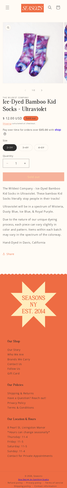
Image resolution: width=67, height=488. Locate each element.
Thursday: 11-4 (17, 437)
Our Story (13, 349)
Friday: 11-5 (15, 441)
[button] (7, 7)
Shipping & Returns (20, 393)
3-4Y (28, 148)
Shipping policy (22, 486)
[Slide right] (42, 90)
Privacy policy (34, 482)
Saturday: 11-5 (17, 446)
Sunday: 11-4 (16, 451)
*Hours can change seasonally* (28, 432)
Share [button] (10, 254)
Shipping (7, 123)
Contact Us (14, 364)
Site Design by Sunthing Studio (33, 479)
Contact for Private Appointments (29, 456)
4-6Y (43, 148)
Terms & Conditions (20, 407)
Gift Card (13, 373)
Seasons (38, 475)
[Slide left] (25, 90)
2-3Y (12, 148)
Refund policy (15, 482)
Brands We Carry (18, 359)
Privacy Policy (16, 403)
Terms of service (54, 482)
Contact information (45, 486)
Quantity (8, 156)
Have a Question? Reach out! (26, 398)
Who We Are (15, 354)
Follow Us (13, 368)
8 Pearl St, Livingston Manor (26, 427)
